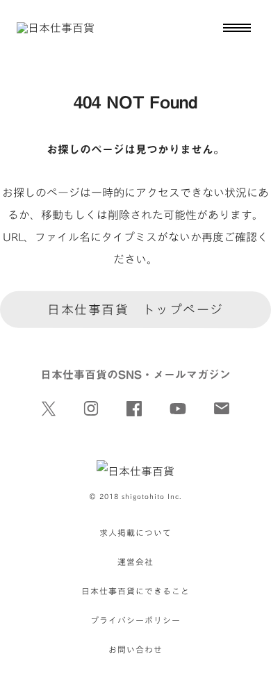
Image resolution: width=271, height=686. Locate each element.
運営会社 (135, 561)
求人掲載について (135, 532)
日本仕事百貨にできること (135, 591)
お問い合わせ (135, 649)
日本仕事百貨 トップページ (135, 309)
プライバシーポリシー (135, 620)
